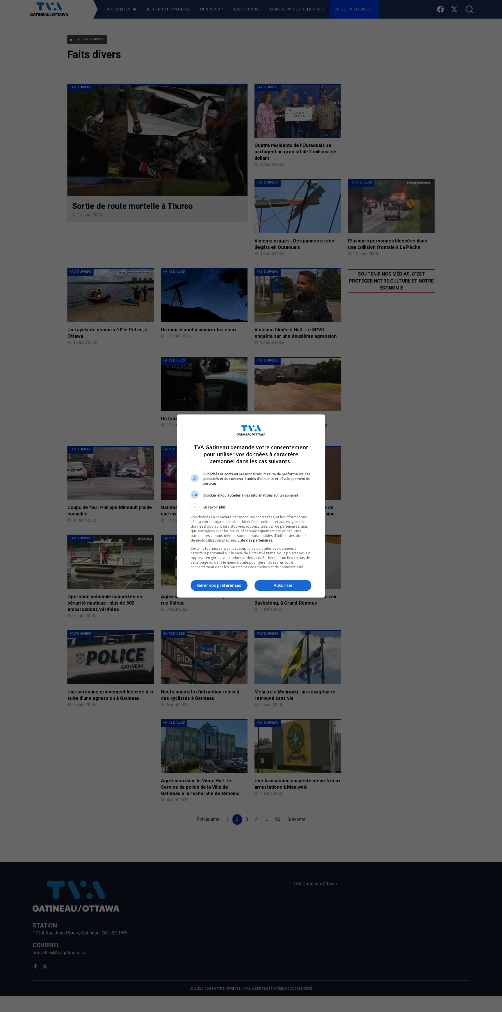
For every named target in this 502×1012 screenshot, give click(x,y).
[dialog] (251, 506)
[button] (251, 507)
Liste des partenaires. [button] (255, 540)
